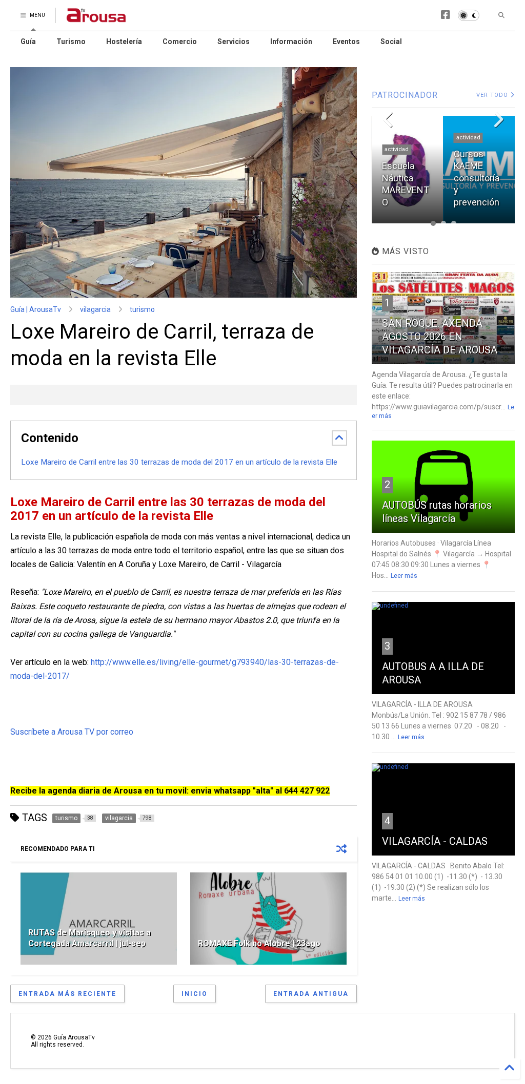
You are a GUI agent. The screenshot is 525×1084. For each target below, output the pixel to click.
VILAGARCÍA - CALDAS (435, 841)
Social (391, 41)
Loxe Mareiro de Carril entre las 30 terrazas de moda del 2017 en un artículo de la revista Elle (179, 462)
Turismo (71, 41)
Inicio (194, 993)
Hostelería (124, 41)
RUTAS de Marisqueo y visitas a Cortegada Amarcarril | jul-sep (89, 938)
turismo (142, 309)
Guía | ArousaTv (35, 309)
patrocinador (473, 149)
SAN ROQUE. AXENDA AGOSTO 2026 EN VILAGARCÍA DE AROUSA (439, 336)
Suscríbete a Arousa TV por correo (71, 732)
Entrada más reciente (67, 993)
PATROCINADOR (405, 95)
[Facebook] (445, 15)
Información (291, 41)
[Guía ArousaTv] (96, 18)
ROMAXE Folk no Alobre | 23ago (259, 943)
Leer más (404, 575)
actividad (397, 137)
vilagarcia (95, 309)
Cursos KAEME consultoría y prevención (405, 178)
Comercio (180, 41)
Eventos (346, 41)
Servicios (233, 41)
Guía (28, 41)
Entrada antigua (311, 993)
